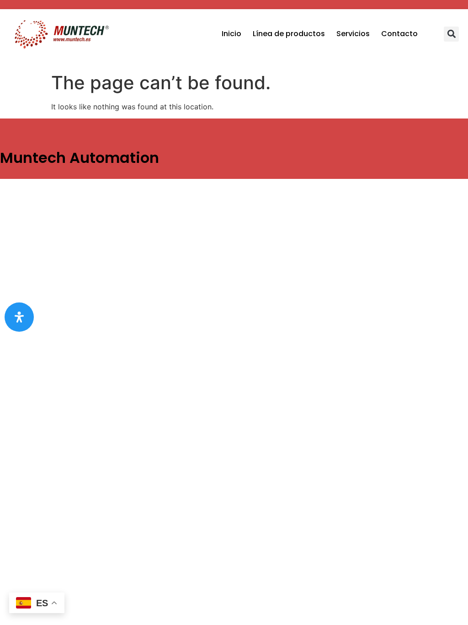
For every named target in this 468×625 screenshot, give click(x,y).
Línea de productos (289, 33)
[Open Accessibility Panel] (19, 317)
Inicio (231, 33)
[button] (451, 34)
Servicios (353, 33)
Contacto (399, 33)
